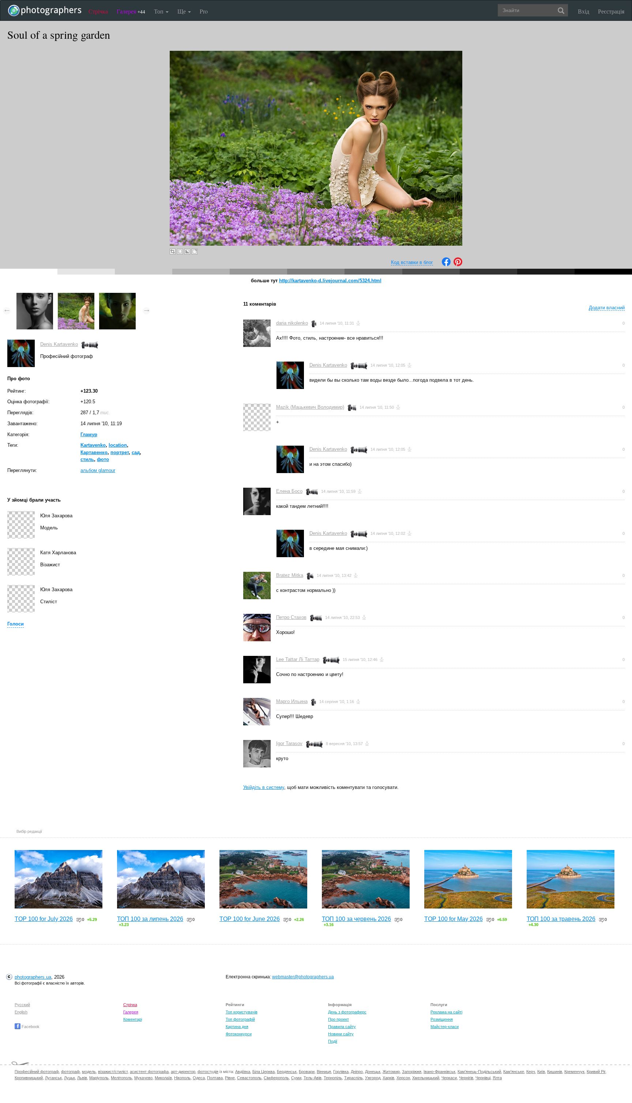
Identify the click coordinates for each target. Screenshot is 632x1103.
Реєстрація (611, 11)
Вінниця (324, 1071)
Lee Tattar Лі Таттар (297, 659)
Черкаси (449, 1078)
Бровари (307, 1071)
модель (89, 1071)
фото (103, 459)
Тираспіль (353, 1078)
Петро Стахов (291, 617)
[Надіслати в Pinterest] (458, 264)
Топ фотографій (240, 1019)
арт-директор (183, 1071)
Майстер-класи (444, 1026)
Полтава (215, 1078)
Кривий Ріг (596, 1071)
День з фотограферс (347, 1012)
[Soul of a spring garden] (76, 296)
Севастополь (249, 1078)
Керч (530, 1071)
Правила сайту (342, 1026)
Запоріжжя (411, 1071)
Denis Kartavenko (59, 344)
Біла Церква (263, 1071)
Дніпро (357, 1071)
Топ (159, 11)
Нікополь (182, 1078)
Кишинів (554, 1071)
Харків (388, 1078)
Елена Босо (289, 491)
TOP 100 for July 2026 (44, 919)
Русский (22, 1004)
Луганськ (53, 1078)
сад (136, 452)
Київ (541, 1071)
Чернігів (466, 1078)
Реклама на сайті (446, 1012)
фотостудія (208, 1071)
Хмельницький (425, 1078)
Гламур (88, 434)
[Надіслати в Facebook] (446, 264)
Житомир (391, 1071)
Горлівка (341, 1071)
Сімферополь (276, 1078)
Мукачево (143, 1078)
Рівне (230, 1078)
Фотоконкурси (239, 1034)
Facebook (30, 1026)
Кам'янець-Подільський (479, 1071)
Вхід (583, 11)
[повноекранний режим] (195, 251)
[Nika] (34, 296)
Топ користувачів (241, 1012)
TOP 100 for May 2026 (453, 919)
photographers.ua (33, 977)
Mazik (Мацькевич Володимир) (310, 407)
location (118, 445)
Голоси (15, 624)
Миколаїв (163, 1078)
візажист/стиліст (113, 1071)
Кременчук (574, 1071)
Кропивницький (29, 1078)
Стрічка (98, 11)
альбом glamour (97, 470)
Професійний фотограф (37, 1071)
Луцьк (69, 1078)
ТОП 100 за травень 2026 (561, 919)
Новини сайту (341, 1034)
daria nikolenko (292, 323)
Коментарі (132, 1019)
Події (332, 1041)
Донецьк (372, 1071)
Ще (182, 11)
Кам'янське (513, 1071)
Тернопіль (333, 1078)
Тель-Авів (312, 1078)
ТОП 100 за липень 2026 (150, 919)
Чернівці (482, 1078)
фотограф (70, 1071)
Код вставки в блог (412, 262)
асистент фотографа (149, 1071)
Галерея (131, 11)
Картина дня (237, 1026)
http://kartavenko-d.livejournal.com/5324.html (330, 280)
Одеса (199, 1078)
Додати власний (607, 307)
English (21, 1012)
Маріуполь (99, 1078)
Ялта (497, 1078)
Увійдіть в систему (263, 787)
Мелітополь (121, 1078)
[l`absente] (117, 296)
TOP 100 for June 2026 (249, 919)
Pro (204, 11)
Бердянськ (287, 1071)
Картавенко (94, 452)
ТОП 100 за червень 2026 (356, 919)
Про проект (338, 1019)
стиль (87, 459)
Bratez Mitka (289, 575)
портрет (119, 452)
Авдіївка (242, 1071)
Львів (82, 1078)
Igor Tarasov (289, 743)
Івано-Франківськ (439, 1071)
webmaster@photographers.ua (303, 976)
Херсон (403, 1078)
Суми (296, 1078)
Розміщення (441, 1019)
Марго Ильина (292, 701)
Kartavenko (93, 445)
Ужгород (372, 1078)
